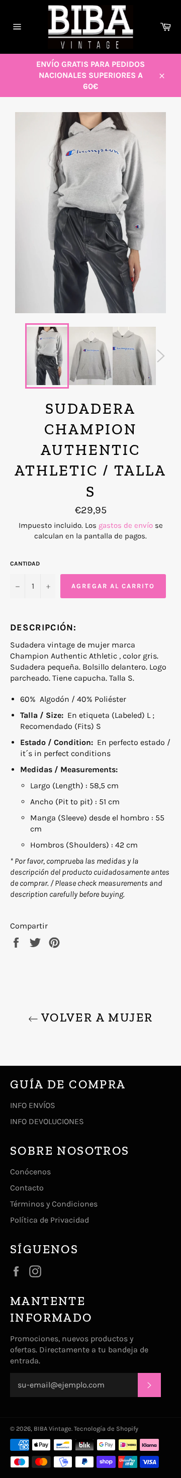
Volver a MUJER (95, 1017)
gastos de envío (126, 525)
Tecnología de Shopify (106, 1428)
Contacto (27, 1187)
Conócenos (30, 1171)
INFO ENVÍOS (32, 1105)
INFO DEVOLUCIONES (47, 1121)
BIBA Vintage (52, 1428)
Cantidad (25, 563)
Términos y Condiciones (54, 1204)
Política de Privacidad (49, 1220)
